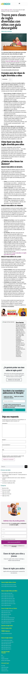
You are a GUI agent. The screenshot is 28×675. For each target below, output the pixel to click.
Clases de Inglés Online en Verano (8, 582)
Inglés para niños (8, 9)
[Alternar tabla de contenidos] (9, 79)
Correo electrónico (6, 444)
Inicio (2, 9)
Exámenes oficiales (8, 397)
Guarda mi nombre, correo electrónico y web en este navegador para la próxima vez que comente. (13, 456)
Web (3, 449)
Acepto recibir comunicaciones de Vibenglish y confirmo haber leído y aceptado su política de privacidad (14, 406)
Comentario (5, 423)
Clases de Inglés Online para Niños (9, 591)
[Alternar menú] (19, 3)
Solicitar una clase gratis (14, 379)
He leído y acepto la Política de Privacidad (8, 539)
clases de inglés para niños (12, 61)
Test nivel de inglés (5, 651)
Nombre (4, 439)
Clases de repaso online (6, 628)
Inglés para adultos (19, 396)
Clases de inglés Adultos (7, 638)
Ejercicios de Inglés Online (7, 625)
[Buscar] (26, 466)
